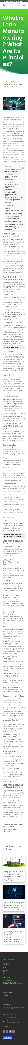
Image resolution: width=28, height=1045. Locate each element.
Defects (9, 196)
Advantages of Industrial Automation (13, 1007)
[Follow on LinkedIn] (10, 1031)
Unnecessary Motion (12, 194)
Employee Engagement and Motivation (14, 222)
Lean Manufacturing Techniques (14, 197)
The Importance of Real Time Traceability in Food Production (13, 932)
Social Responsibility (8, 997)
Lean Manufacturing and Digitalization (12, 228)
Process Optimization (9, 985)
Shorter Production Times (13, 218)
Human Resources (8, 992)
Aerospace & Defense (9, 963)
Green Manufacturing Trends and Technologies (13, 872)
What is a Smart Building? (10, 1009)
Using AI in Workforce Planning (14, 902)
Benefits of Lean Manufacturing (13, 215)
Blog (12, 82)
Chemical (5, 969)
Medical (5, 966)
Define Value (10, 174)
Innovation (6, 995)
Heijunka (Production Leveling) (14, 213)
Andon (8, 208)
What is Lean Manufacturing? (13, 169)
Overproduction (10, 186)
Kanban (9, 202)
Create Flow (10, 177)
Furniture (5, 970)
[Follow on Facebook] (4, 1031)
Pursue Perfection (11, 181)
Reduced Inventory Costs (13, 216)
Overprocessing (11, 191)
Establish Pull (10, 179)
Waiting (9, 187)
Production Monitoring (9, 981)
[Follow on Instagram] (13, 1031)
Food (4, 967)
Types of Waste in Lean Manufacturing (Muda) (11, 183)
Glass (4, 971)
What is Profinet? (7, 1006)
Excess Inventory (11, 192)
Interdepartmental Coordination (15, 224)
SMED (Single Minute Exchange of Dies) (15, 211)
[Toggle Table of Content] (22, 167)
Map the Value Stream (12, 176)
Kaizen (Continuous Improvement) (12, 204)
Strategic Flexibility (11, 226)
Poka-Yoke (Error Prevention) (14, 207)
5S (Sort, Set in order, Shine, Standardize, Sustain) (13, 200)
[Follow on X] (7, 1031)
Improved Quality (11, 220)
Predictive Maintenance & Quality (12, 983)
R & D (4, 994)
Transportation (10, 189)
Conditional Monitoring (9, 982)
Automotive (6, 964)
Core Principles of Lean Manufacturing (11, 172)
